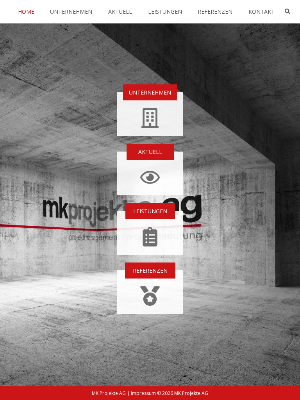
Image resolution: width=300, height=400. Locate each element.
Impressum (143, 393)
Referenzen (215, 11)
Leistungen (165, 11)
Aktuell (120, 11)
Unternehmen (71, 11)
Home (26, 11)
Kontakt (261, 11)
